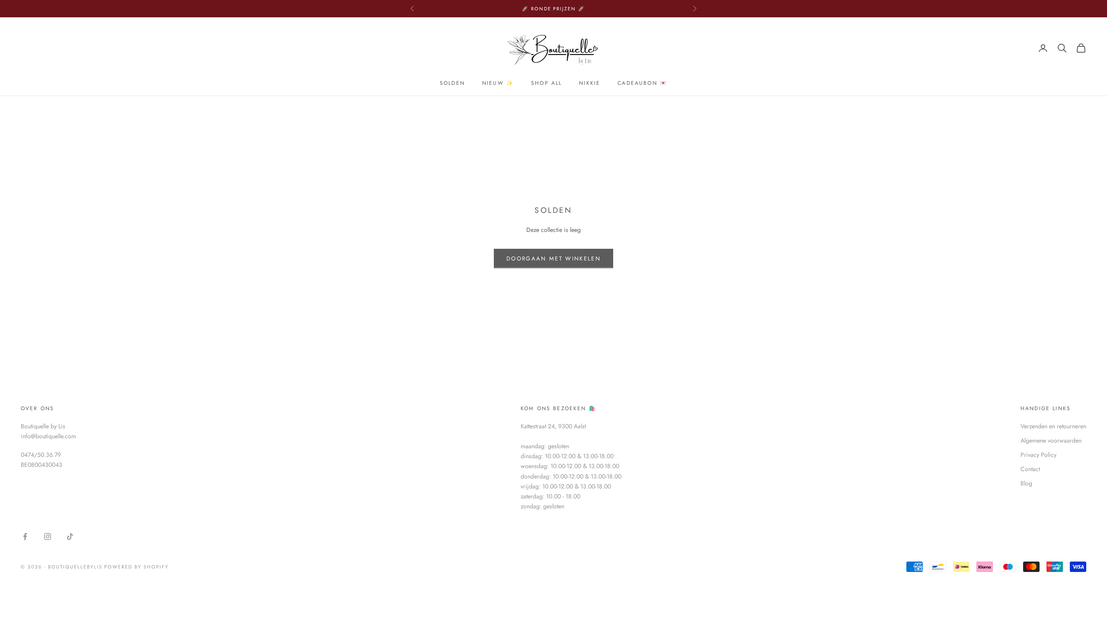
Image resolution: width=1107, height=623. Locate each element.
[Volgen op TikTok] (70, 536)
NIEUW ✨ (498, 83)
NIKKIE (589, 83)
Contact (1030, 469)
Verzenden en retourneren (1053, 426)
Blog (1026, 483)
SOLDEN (452, 83)
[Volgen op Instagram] (47, 536)
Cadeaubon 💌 (642, 83)
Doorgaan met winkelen (553, 258)
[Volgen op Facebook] (25, 536)
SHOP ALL (546, 83)
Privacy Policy (1038, 454)
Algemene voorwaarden (1051, 440)
